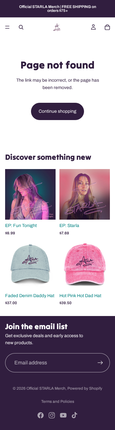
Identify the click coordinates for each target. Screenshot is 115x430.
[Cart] (107, 27)
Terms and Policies (57, 401)
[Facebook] (40, 415)
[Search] (21, 27)
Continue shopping (57, 111)
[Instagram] (52, 415)
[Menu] (7, 27)
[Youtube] (63, 415)
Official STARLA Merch (46, 388)
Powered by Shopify (84, 388)
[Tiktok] (74, 415)
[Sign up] (100, 362)
